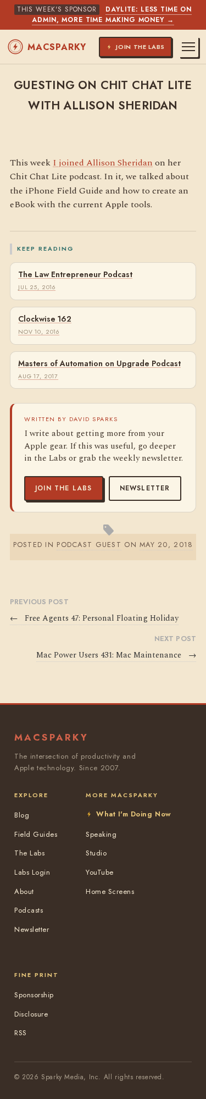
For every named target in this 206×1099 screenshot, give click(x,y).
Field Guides (35, 834)
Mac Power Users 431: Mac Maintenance (116, 655)
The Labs (29, 853)
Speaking (101, 834)
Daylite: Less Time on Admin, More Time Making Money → (112, 14)
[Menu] (188, 46)
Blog (21, 815)
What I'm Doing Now (133, 814)
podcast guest (89, 544)
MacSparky (56, 47)
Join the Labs (63, 488)
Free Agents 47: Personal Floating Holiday (94, 618)
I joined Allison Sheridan (103, 162)
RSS (20, 1033)
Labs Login (32, 872)
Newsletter (145, 488)
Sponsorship (34, 995)
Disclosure (31, 1014)
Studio (96, 853)
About (24, 891)
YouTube (100, 872)
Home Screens (110, 891)
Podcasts (28, 910)
